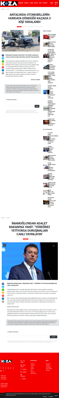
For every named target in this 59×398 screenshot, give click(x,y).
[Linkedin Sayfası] (11, 368)
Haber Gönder (4, 386)
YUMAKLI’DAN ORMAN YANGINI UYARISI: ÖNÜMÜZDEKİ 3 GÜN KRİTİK (51, 122)
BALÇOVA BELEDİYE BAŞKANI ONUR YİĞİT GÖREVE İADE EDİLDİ (51, 176)
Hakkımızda (3, 375)
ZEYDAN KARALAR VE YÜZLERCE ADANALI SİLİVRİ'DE (50, 149)
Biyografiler (48, 367)
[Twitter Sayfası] (4, 368)
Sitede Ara (48, 363)
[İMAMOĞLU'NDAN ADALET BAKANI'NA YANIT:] (30, 261)
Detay (45, 396)
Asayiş (31, 3)
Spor (40, 3)
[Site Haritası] (2, 370)
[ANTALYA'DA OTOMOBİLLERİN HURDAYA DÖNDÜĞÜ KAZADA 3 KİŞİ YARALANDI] (21, 40)
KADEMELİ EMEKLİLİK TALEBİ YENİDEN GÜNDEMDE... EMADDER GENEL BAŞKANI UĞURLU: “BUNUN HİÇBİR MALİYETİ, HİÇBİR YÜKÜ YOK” (51, 108)
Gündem (26, 3)
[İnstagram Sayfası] (6, 368)
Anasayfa (3, 9)
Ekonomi (45, 3)
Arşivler (24, 372)
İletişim (24, 378)
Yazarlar (24, 369)
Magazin (21, 3)
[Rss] (14, 368)
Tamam (51, 396)
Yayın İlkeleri (3, 377)
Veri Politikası (4, 379)
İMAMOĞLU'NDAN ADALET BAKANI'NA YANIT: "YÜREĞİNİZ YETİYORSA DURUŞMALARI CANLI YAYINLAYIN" (52, 92)
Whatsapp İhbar (4, 385)
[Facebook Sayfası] (1, 368)
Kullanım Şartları (4, 383)
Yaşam (7, 9)
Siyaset (36, 3)
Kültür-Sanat (33, 373)
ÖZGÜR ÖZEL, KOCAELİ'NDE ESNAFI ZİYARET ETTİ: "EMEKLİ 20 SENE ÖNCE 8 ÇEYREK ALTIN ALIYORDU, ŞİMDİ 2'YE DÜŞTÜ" (52, 55)
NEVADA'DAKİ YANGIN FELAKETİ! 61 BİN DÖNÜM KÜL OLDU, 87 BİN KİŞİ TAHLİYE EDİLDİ (52, 202)
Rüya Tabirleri (49, 368)
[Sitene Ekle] (4, 370)
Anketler (48, 365)
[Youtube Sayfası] (9, 368)
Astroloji (48, 370)
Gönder (37, 106)
